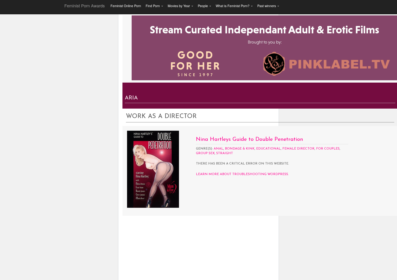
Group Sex (205, 153)
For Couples (328, 148)
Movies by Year (179, 5)
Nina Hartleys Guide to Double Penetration (249, 139)
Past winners (267, 5)
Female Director (298, 148)
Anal (218, 148)
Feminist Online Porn (126, 5)
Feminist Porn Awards (84, 6)
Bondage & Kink (240, 148)
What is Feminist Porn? (233, 5)
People (203, 5)
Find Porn (153, 5)
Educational (268, 148)
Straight (224, 153)
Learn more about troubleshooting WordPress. (242, 174)
